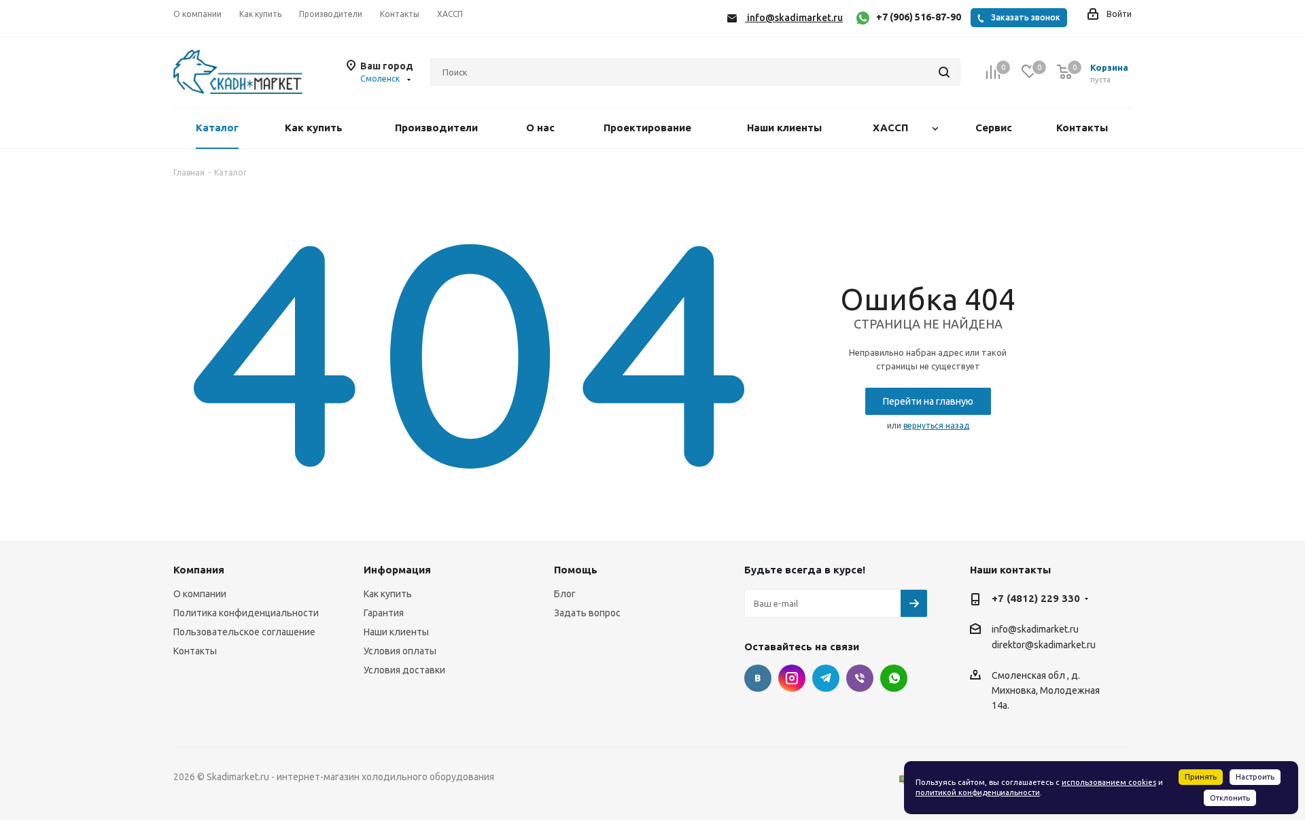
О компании (199, 593)
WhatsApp (893, 678)
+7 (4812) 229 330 (1036, 598)
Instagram (791, 678)
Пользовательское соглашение (244, 631)
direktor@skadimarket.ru (1044, 645)
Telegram (825, 678)
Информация (397, 569)
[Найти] (944, 72)
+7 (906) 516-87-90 (918, 17)
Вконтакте (757, 678)
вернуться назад (936, 425)
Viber (859, 678)
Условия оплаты (400, 651)
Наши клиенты (396, 631)
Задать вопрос (587, 612)
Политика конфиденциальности (246, 612)
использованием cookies (1109, 782)
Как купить (388, 593)
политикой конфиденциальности (978, 792)
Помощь (575, 569)
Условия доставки (404, 670)
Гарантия (384, 612)
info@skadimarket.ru (1035, 629)
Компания (198, 569)
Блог (565, 593)
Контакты (195, 651)
